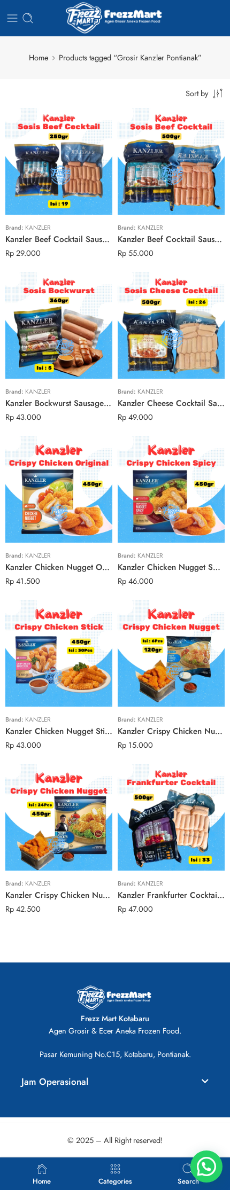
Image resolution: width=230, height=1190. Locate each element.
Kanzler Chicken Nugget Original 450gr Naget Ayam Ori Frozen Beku (58, 567)
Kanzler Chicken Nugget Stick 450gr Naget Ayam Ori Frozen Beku (58, 731)
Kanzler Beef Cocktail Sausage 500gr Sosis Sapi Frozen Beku (171, 239)
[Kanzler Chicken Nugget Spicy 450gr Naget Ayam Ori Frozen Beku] (171, 489)
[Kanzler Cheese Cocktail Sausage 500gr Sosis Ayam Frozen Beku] (171, 325)
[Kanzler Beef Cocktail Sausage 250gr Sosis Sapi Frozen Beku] (58, 161)
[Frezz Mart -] (114, 18)
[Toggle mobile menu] (12, 18)
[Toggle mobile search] (28, 18)
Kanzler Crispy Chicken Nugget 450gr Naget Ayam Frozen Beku (58, 895)
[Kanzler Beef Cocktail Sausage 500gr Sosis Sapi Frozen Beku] (171, 161)
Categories (115, 1180)
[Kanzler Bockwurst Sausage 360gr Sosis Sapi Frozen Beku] (58, 325)
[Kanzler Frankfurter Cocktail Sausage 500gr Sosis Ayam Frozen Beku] (171, 817)
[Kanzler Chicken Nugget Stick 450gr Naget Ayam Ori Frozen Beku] (58, 653)
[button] (115, 1083)
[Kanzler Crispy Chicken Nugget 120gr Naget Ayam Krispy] (171, 653)
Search (188, 1180)
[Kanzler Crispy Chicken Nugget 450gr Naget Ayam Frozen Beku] (58, 817)
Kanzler (38, 227)
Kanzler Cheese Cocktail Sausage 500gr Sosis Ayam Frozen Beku (171, 403)
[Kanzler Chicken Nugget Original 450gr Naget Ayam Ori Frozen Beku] (58, 489)
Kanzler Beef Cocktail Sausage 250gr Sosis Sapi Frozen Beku (58, 239)
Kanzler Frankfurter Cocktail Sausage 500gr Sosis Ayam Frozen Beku (171, 895)
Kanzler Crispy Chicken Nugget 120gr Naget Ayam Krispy (171, 731)
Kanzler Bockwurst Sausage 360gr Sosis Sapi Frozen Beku (58, 403)
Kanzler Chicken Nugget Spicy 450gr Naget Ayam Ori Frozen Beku (171, 567)
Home (38, 57)
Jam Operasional (54, 1081)
